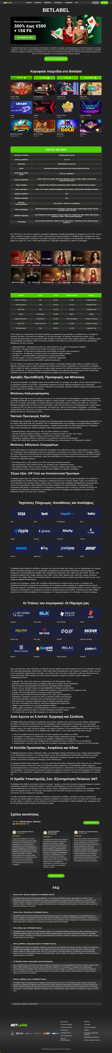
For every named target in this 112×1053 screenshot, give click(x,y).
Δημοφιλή (20, 77)
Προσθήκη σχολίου (91, 822)
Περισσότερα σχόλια (56, 875)
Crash (66, 77)
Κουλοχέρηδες (89, 77)
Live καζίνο (43, 77)
